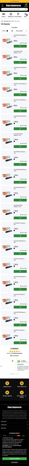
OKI (12, 21)
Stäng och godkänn (14, 459)
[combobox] (14, 9)
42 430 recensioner (17, 353)
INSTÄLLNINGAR (14, 462)
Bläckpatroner (7, 21)
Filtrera (4, 30)
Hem (2, 21)
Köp (20, 46)
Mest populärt (19, 30)
